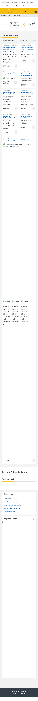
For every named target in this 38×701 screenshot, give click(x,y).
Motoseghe (14, 138)
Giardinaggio (23, 41)
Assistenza (7, 499)
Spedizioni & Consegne (12, 508)
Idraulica (5, 114)
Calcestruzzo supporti (9, 72)
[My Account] (31, 11)
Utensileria (24, 90)
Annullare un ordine (10, 502)
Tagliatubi (11, 114)
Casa (22, 72)
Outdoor (20, 138)
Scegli (15, 82)
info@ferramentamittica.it (10, 2)
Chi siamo (9, 6)
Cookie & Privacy (10, 512)
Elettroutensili (7, 45)
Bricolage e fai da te (26, 45)
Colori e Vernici (8, 41)
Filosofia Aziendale (22, 6)
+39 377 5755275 (27, 2)
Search (26, 11)
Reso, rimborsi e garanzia (12, 505)
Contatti (33, 6)
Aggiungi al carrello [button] (14, 66)
